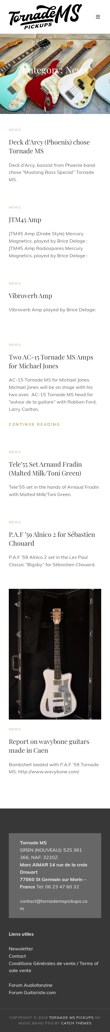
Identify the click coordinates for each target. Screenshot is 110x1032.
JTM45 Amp (25, 219)
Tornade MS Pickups (71, 1017)
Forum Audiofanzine (31, 985)
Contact (17, 956)
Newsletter (21, 949)
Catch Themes (76, 1023)
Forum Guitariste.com (32, 992)
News (15, 129)
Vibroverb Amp (30, 295)
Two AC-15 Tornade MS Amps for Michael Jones (51, 361)
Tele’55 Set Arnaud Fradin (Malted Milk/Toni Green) (45, 468)
